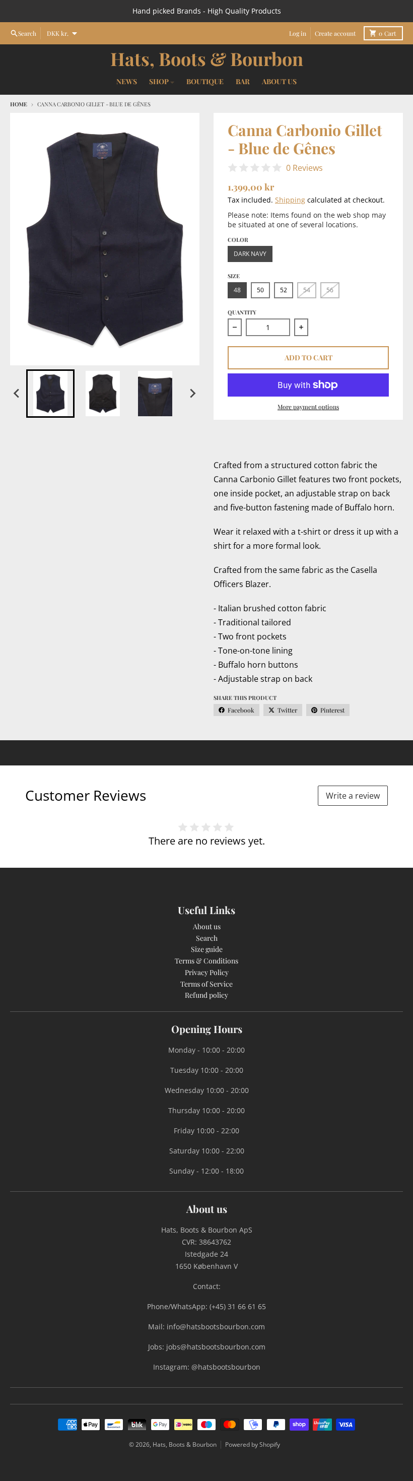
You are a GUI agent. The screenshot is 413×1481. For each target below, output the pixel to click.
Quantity (242, 312)
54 (306, 290)
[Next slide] (192, 393)
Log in (297, 33)
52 (283, 290)
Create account (335, 33)
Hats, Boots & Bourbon (206, 58)
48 (237, 290)
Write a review (353, 795)
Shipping (290, 200)
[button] (50, 393)
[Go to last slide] (17, 393)
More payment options (308, 407)
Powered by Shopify (252, 1444)
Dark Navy (250, 253)
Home (18, 104)
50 (260, 290)
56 (329, 290)
